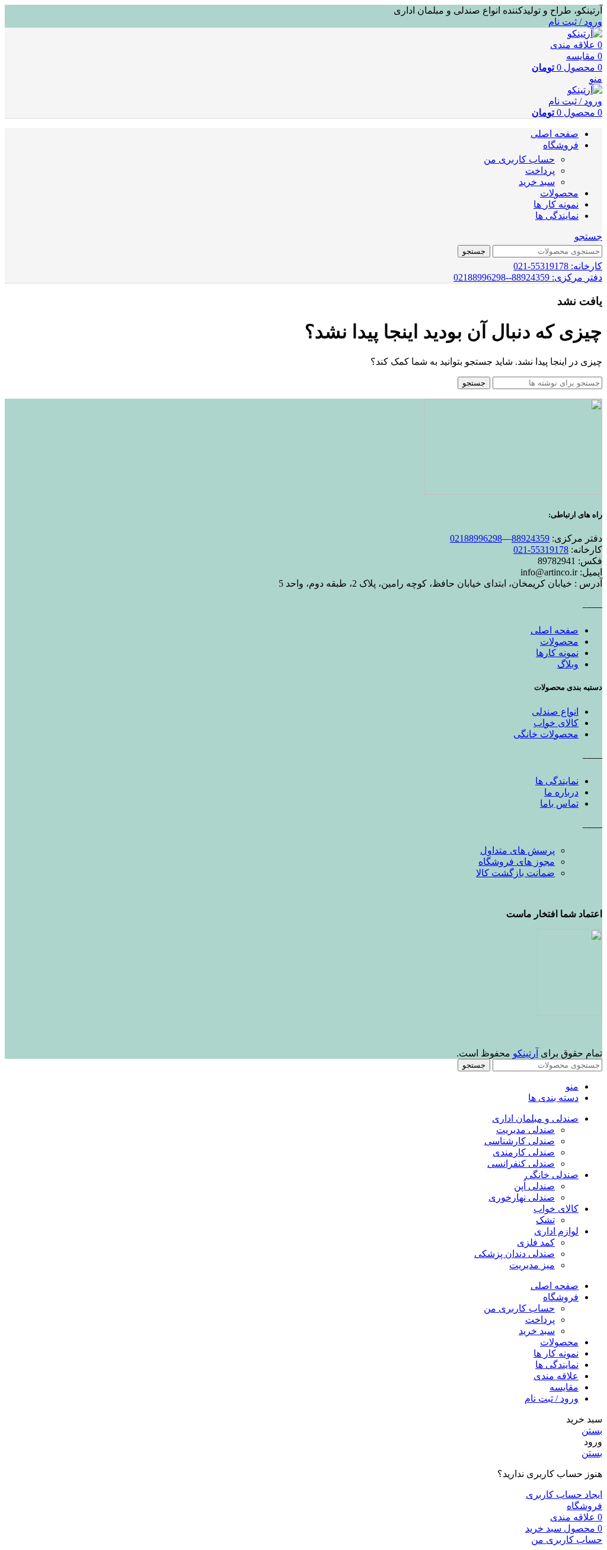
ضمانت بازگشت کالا (515, 873)
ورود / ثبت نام (552, 1398)
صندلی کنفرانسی (521, 1163)
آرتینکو (525, 1053)
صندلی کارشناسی (519, 1141)
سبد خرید (537, 182)
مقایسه (564, 1387)
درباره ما (561, 792)
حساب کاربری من (519, 159)
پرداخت (540, 170)
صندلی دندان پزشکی (514, 1254)
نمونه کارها (557, 653)
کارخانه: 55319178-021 (557, 266)
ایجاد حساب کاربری (564, 1494)
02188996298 (476, 538)
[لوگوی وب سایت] (584, 33)
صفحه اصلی (555, 630)
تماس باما (559, 803)
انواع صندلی (555, 711)
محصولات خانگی (546, 734)
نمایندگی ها (557, 781)
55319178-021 (540, 550)
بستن (592, 1430)
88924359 (531, 538)
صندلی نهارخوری (521, 1197)
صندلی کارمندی (524, 1152)
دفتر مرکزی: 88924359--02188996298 (527, 277)
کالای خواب (556, 723)
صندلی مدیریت (525, 1130)
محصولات (559, 641)
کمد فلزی (536, 1242)
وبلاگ (568, 664)
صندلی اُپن (534, 1186)
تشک (545, 1220)
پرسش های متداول (517, 850)
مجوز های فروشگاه (516, 862)
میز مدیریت (532, 1265)
